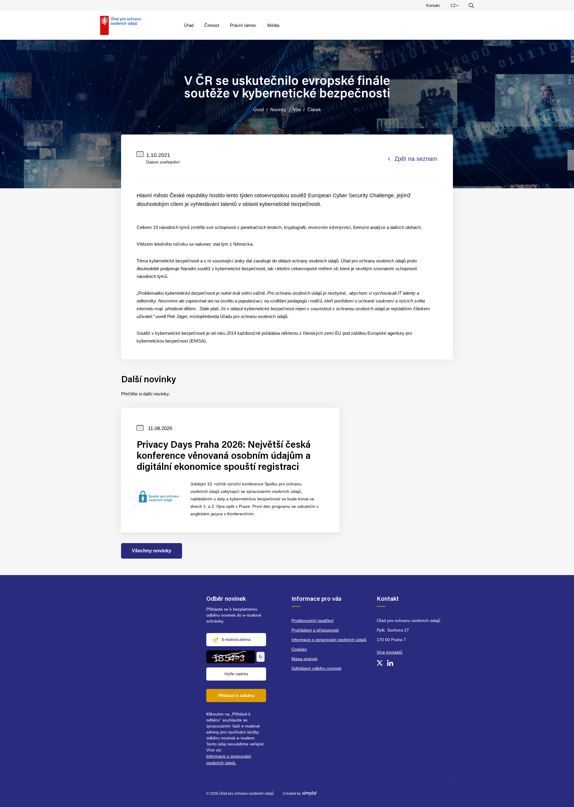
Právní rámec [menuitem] (243, 25)
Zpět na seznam (415, 158)
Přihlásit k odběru (236, 695)
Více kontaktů (389, 652)
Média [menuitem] (273, 25)
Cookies (299, 649)
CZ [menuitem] (455, 7)
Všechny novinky (151, 550)
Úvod (258, 109)
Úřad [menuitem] (188, 25)
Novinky (278, 109)
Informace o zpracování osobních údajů (329, 639)
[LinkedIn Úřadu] (390, 663)
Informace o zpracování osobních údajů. (228, 759)
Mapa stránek (304, 658)
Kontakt (433, 5)
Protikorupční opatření (312, 620)
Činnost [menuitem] (211, 25)
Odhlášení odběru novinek (316, 668)
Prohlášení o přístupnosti (315, 630)
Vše (297, 109)
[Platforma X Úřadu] (380, 663)
